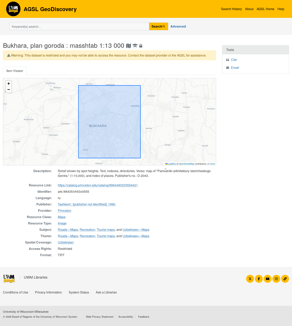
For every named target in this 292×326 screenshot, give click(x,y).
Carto (212, 163)
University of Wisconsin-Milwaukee (25, 311)
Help (280, 9)
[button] (9, 84)
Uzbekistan (66, 242)
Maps (62, 217)
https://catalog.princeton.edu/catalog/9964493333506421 (98, 185)
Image (62, 223)
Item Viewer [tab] (14, 70)
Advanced (178, 26)
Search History (231, 9)
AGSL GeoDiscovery (13, 10)
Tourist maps (106, 229)
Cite (234, 59)
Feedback (143, 316)
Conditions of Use (15, 292)
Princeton (64, 210)
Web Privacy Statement (99, 316)
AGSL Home (265, 9)
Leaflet (171, 163)
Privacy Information (48, 292)
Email (235, 67)
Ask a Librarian (106, 292)
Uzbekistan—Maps (136, 229)
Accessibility (125, 316)
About (249, 9)
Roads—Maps (68, 229)
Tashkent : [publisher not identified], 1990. (87, 204)
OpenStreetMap (186, 163)
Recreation (87, 229)
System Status (79, 292)
